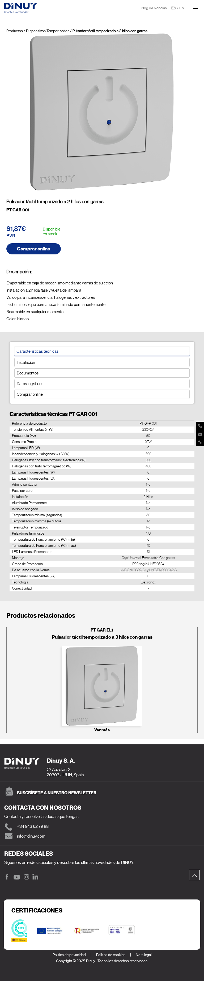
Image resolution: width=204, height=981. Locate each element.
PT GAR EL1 (102, 630)
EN (181, 8)
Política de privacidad (69, 955)
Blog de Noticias (154, 8)
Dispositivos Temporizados (47, 31)
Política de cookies (110, 955)
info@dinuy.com (31, 836)
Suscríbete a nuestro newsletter (56, 793)
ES (173, 8)
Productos (14, 31)
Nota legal (144, 955)
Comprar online (33, 249)
